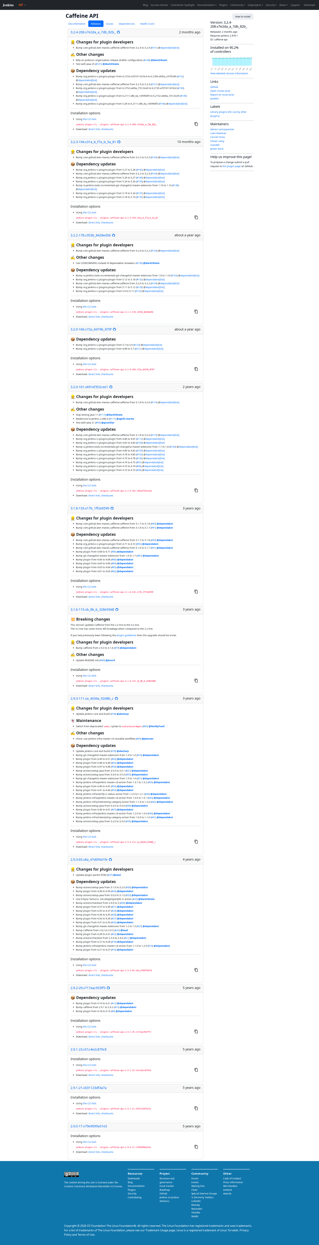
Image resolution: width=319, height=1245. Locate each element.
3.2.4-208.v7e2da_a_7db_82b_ (93, 32)
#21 (126, 937)
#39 (128, 821)
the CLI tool (89, 119)
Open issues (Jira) (220, 90)
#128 (139, 263)
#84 (114, 563)
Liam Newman (218, 133)
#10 (117, 1007)
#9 (113, 1011)
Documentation (77, 23)
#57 (128, 770)
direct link (94, 129)
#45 (138, 738)
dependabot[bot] (169, 47)
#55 (128, 774)
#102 (139, 454)
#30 (122, 902)
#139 (139, 181)
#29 (114, 910)
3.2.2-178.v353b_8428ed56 (90, 235)
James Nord (216, 148)
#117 (102, 414)
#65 (145, 726)
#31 (114, 906)
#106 (139, 442)
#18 (114, 941)
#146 (162, 103)
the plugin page (232, 166)
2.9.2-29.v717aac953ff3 (87, 988)
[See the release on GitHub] (118, 32)
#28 (114, 914)
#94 (139, 470)
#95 (98, 422)
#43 (150, 797)
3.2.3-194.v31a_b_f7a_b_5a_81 (93, 142)
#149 (183, 95)
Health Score (147, 23)
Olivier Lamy (217, 141)
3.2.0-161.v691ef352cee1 (89, 387)
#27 (114, 918)
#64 (114, 759)
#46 (128, 805)
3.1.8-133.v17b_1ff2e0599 (89, 508)
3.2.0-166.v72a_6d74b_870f (91, 329)
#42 (153, 801)
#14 (150, 945)
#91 (153, 527)
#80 (102, 660)
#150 (180, 88)
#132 (139, 279)
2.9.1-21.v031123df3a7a (88, 1088)
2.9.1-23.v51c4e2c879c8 (88, 1049)
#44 (147, 794)
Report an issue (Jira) (222, 94)
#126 (139, 287)
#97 (139, 462)
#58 (114, 766)
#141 (98, 64)
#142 (139, 169)
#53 (114, 790)
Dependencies (127, 23)
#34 (114, 891)
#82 (114, 571)
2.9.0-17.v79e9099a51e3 (88, 1126)
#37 (110, 874)
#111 (112, 418)
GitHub (214, 86)
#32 (135, 899)
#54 (114, 786)
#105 (139, 450)
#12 (114, 1003)
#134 (154, 250)
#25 (139, 926)
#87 (139, 555)
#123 (136, 344)
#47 (114, 809)
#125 (138, 291)
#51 (139, 778)
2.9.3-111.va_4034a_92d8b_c (92, 698)
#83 (114, 567)
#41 (153, 817)
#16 (114, 949)
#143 (154, 157)
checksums (107, 129)
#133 (174, 275)
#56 (150, 782)
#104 (172, 446)
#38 (128, 887)
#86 (114, 559)
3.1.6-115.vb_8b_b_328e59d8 (92, 610)
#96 (139, 466)
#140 (139, 177)
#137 (139, 193)
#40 (150, 813)
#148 (147, 60)
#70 (139, 755)
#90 (114, 551)
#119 (154, 402)
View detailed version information (229, 73)
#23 (117, 930)
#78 (113, 713)
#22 (114, 934)
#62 (114, 762)
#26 (114, 922)
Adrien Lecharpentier (222, 129)
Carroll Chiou (217, 137)
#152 (180, 76)
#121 (138, 348)
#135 (139, 197)
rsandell (215, 144)
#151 (154, 47)
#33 (128, 895)
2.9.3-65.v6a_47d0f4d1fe (89, 860)
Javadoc (214, 98)
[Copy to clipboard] (196, 123)
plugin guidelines (126, 635)
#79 (117, 647)
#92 (139, 543)
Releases (96, 23)
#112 (139, 438)
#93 (153, 523)
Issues (109, 23)
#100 (139, 458)
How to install (243, 16)
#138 (175, 185)
